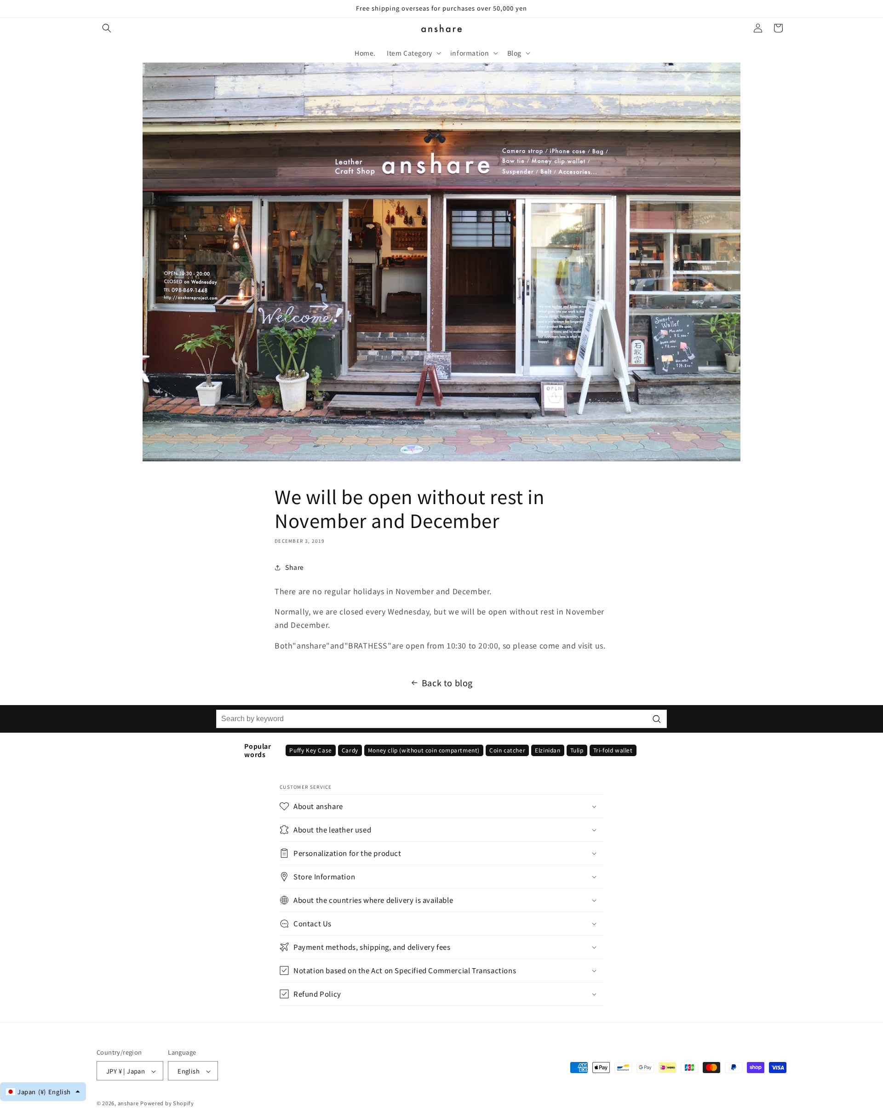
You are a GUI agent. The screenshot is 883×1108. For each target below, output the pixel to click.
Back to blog (447, 683)
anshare (128, 1103)
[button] (107, 28)
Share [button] (294, 567)
